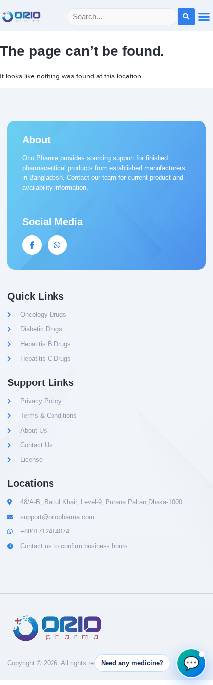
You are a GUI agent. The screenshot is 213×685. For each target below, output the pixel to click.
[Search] (186, 16)
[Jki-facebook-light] (32, 245)
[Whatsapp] (57, 245)
